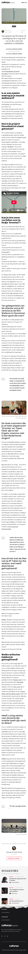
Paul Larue (14, 893)
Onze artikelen (5, 912)
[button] (24, 2)
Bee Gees (17, 687)
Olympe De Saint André (19, 843)
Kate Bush (20, 682)
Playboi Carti (18, 680)
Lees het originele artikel (14, 49)
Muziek (14, 26)
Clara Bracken (15, 903)
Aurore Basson (15, 882)
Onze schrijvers (6, 920)
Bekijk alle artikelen (14, 858)
